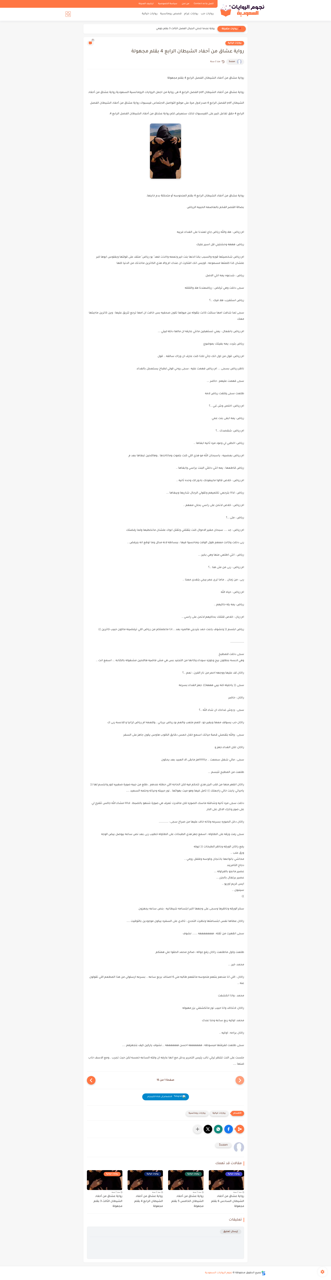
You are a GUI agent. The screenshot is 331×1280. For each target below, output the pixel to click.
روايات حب (207, 13)
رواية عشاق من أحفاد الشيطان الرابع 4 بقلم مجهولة (148, 1201)
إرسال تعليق (230, 1231)
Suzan (232, 62)
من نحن (185, 4)
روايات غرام (191, 13)
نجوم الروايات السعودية (218, 1273)
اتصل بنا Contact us (204, 4)
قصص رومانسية (171, 13)
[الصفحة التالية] (91, 1080)
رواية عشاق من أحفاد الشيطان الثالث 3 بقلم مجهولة (108, 1201)
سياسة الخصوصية (167, 4)
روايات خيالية (150, 13)
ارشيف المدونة (146, 4)
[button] (228, 1129)
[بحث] (68, 14)
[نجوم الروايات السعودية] (242, 10)
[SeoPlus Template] (263, 1273)
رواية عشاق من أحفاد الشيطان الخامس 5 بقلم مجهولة (187, 1201)
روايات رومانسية (197, 1113)
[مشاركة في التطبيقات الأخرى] (197, 1129)
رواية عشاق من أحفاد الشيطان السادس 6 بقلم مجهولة (227, 1201)
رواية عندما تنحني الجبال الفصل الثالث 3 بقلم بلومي (185, 28)
